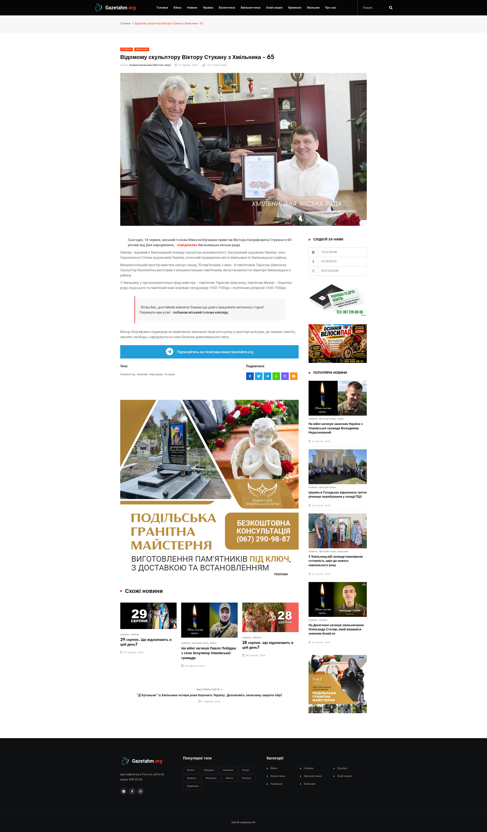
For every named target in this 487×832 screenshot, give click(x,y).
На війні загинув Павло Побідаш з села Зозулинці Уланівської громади (208, 653)
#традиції (209, 770)
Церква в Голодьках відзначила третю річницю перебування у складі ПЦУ (338, 494)
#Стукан (170, 374)
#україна (191, 778)
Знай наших (274, 7)
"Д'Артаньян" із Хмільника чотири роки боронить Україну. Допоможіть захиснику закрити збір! (209, 695)
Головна (162, 7)
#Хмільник (210, 778)
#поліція (246, 778)
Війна (177, 7)
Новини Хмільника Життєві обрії (150, 65)
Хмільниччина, (200, 643)
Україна (208, 7)
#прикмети (193, 786)
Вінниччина (227, 7)
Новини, (125, 635)
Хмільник (313, 7)
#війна (229, 778)
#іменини (228, 770)
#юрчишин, (156, 374)
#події (245, 770)
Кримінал (294, 7)
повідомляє (187, 245)
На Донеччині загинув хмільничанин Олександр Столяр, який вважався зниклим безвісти (336, 630)
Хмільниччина (250, 7)
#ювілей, (142, 374)
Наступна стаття (208, 689)
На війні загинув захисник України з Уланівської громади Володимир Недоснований (336, 428)
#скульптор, (128, 374)
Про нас (330, 7)
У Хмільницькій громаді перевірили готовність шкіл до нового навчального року (336, 561)
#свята (191, 770)
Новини (192, 7)
